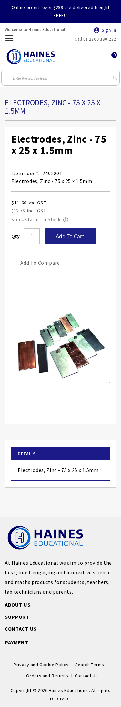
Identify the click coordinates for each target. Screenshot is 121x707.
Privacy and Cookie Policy (41, 664)
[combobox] (60, 78)
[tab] (60, 453)
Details (27, 454)
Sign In (109, 30)
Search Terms (89, 664)
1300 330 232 (102, 39)
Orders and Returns (47, 676)
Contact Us (86, 676)
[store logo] (30, 56)
